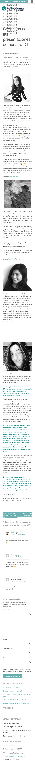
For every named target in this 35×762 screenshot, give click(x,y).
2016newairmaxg (11, 4)
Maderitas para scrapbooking (27, 514)
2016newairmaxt (11, 24)
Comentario (6, 610)
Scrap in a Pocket (14, 259)
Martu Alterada (13, 177)
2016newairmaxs (11, 22)
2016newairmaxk (11, 10)
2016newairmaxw (11, 29)
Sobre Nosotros (21, 756)
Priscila (13, 555)
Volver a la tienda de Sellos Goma (15, 2)
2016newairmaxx (11, 30)
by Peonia (11, 322)
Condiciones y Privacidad (10, 756)
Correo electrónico (8, 648)
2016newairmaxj (11, 9)
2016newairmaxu (11, 26)
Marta (12, 533)
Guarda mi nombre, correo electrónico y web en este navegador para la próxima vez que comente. (17, 670)
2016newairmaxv (11, 27)
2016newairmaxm (11, 13)
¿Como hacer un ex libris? (11, 688)
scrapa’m (12, 494)
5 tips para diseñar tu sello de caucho (14, 700)
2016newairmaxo (11, 16)
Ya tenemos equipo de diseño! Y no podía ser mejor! (9, 515)
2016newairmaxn (11, 15)
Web (4, 658)
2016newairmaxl (11, 12)
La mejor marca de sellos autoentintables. (16, 703)
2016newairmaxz (11, 33)
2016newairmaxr (11, 21)
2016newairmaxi (11, 7)
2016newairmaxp (11, 18)
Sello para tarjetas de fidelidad (12, 691)
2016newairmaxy (11, 32)
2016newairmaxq (11, 19)
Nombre (5, 639)
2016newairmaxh (11, 6)
